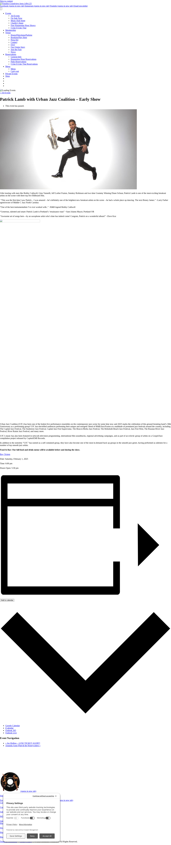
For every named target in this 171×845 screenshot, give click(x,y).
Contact (14, 42)
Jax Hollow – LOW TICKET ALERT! (22, 743)
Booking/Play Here (19, 37)
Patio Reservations (18, 61)
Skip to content (6, 1)
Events (8, 13)
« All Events (5, 93)
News (13, 52)
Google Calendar (12, 725)
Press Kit (14, 40)
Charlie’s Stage (17, 23)
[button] (5, 454)
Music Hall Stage (18, 20)
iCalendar (9, 728)
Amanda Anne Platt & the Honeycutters (22, 745)
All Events (15, 16)
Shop (7, 76)
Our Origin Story (18, 47)
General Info (16, 57)
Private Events (11, 74)
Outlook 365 (10, 730)
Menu (7, 66)
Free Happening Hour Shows (23, 25)
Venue (8, 33)
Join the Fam (16, 49)
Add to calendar (7, 600)
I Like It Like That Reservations (24, 64)
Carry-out (15, 71)
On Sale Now (16, 18)
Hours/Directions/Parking (21, 35)
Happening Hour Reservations (23, 59)
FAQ (13, 45)
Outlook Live (11, 733)
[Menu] (1, 8)
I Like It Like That (18, 28)
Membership (10, 30)
